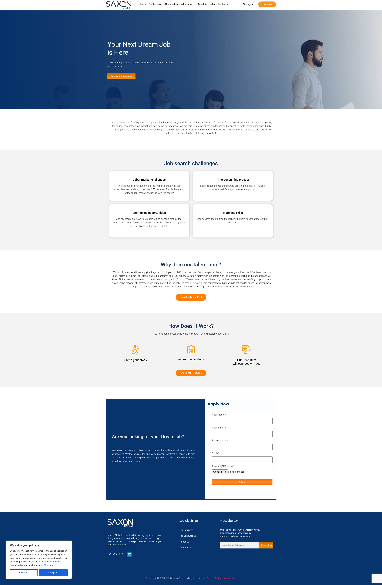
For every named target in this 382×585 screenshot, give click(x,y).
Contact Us (223, 4)
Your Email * (219, 427)
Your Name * (219, 414)
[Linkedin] (129, 554)
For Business (155, 4)
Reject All (23, 572)
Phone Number (220, 440)
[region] (39, 560)
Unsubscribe (229, 578)
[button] (179, 4)
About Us (202, 4)
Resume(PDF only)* (223, 466)
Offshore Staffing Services (178, 4)
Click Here (48, 565)
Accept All (53, 572)
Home (143, 4)
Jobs (212, 4)
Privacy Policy (214, 578)
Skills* (215, 453)
